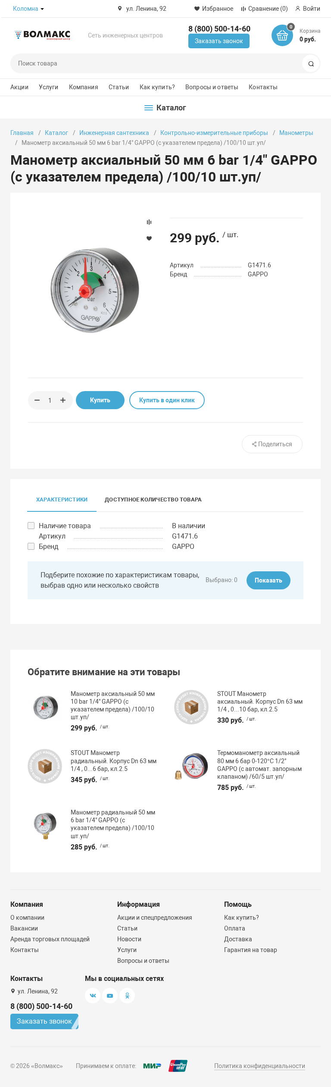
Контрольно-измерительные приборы (214, 132)
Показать (268, 580)
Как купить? (157, 87)
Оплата (234, 928)
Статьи (119, 87)
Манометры (296, 132)
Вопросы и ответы (211, 87)
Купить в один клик (167, 400)
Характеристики (61, 499)
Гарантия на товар (250, 949)
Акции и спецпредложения (154, 917)
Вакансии (24, 928)
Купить (100, 400)
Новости (129, 939)
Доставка (238, 939)
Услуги (49, 87)
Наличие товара (65, 526)
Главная (22, 132)
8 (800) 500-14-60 (219, 28)
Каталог (56, 132)
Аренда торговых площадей (50, 939)
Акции (19, 87)
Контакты (263, 87)
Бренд (49, 546)
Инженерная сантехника (114, 132)
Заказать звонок (219, 41)
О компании (27, 917)
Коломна (25, 8)
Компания (83, 87)
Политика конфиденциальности (259, 1065)
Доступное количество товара (153, 499)
